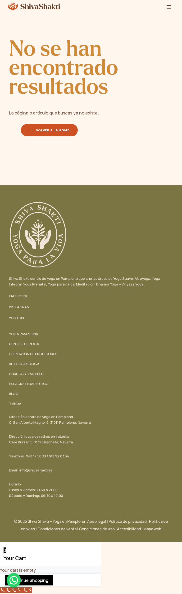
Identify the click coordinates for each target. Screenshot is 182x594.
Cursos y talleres (26, 373)
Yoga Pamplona (23, 333)
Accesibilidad (130, 529)
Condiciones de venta (57, 529)
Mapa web (152, 529)
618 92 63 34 (59, 456)
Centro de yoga (24, 343)
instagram (19, 306)
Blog (13, 393)
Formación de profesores (33, 353)
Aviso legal (96, 521)
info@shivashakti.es (36, 470)
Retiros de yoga (24, 363)
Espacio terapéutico (29, 383)
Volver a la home (52, 130)
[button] (14, 580)
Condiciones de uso (97, 529)
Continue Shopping (29, 580)
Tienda (15, 403)
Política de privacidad (128, 521)
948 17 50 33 (36, 456)
